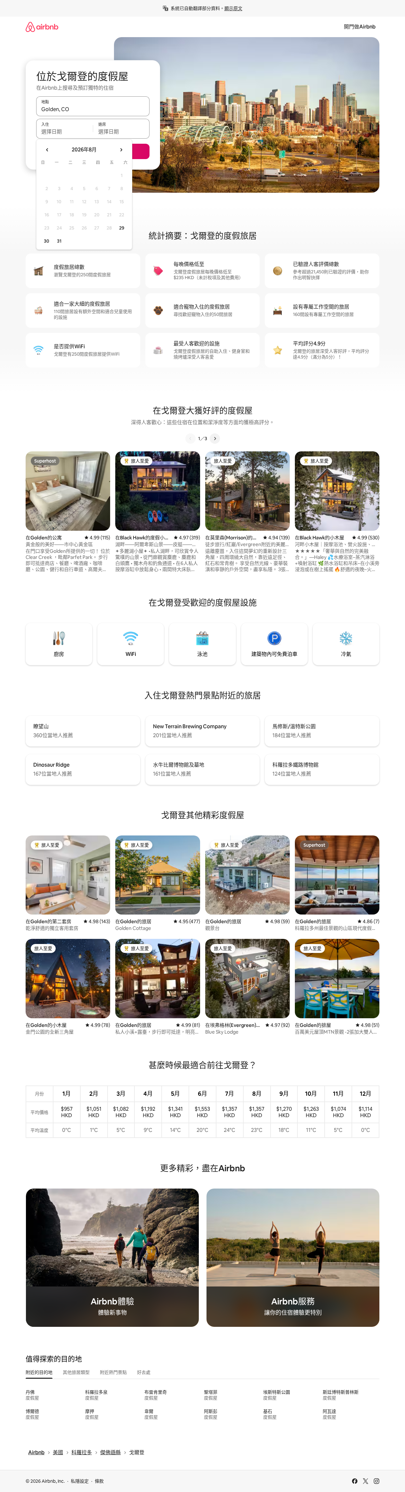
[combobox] (92, 109)
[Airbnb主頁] (42, 27)
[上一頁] (190, 438)
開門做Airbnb (360, 26)
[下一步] (215, 438)
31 (59, 241)
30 (46, 241)
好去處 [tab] (143, 1372)
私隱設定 (80, 1481)
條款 (99, 1481)
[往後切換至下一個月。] (121, 150)
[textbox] (64, 131)
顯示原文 (233, 8)
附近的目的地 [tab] (39, 1372)
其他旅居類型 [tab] (76, 1372)
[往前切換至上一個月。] (47, 150)
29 (121, 228)
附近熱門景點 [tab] (113, 1372)
